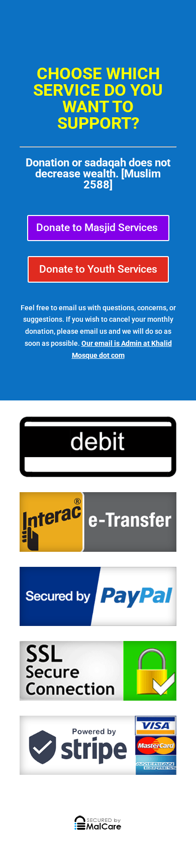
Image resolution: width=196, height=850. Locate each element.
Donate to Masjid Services (97, 228)
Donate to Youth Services (98, 269)
